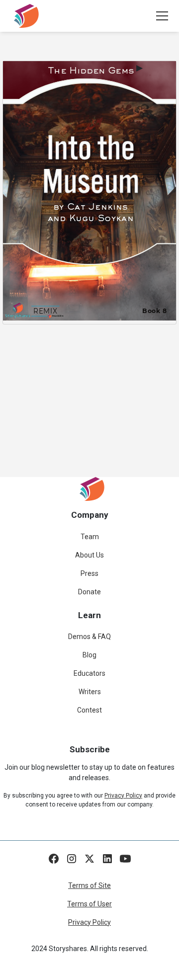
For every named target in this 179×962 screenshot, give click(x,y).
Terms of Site (89, 885)
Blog (89, 655)
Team (90, 537)
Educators (89, 673)
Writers (90, 692)
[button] (160, 16)
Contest (89, 710)
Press (89, 573)
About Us (89, 555)
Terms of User (89, 904)
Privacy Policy (89, 922)
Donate (89, 592)
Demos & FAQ (89, 637)
